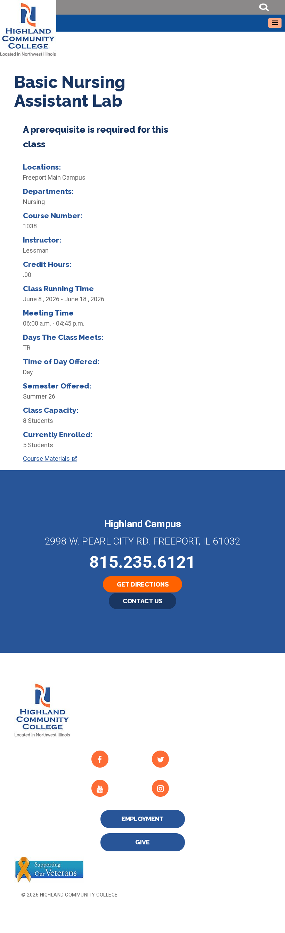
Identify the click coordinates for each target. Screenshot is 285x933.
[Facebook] (116, 759)
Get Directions (143, 584)
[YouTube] (116, 788)
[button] (275, 23)
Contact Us (143, 601)
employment (142, 818)
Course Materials (46, 458)
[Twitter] (176, 759)
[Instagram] (176, 788)
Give (142, 842)
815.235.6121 (142, 562)
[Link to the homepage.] (142, 28)
